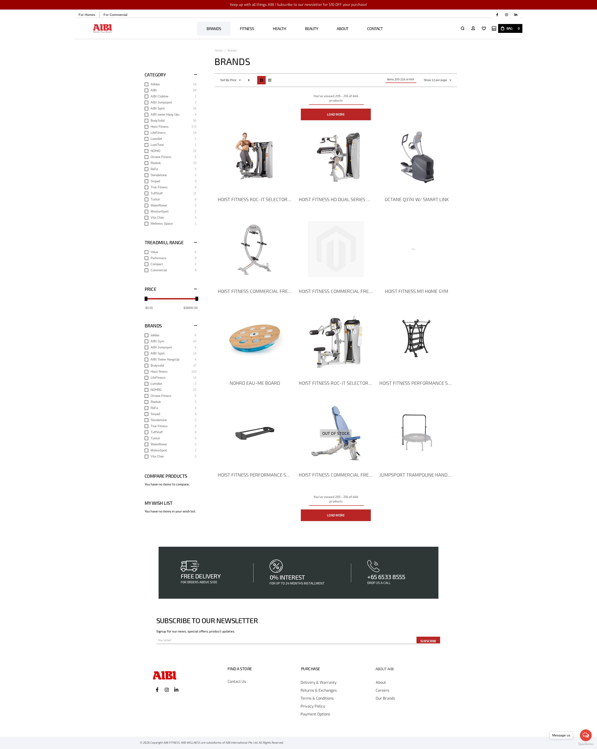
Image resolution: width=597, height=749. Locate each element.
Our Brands (385, 698)
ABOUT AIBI (384, 669)
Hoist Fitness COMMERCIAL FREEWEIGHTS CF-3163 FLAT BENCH (336, 291)
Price (233, 80)
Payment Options (315, 714)
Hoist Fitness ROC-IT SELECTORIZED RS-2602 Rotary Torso (255, 199)
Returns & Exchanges (319, 690)
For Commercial (115, 15)
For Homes (87, 15)
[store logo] (103, 28)
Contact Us (237, 682)
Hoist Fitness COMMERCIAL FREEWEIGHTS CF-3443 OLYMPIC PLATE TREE (255, 291)
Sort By (224, 80)
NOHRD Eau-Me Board (255, 383)
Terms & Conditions (317, 698)
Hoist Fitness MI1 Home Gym (416, 291)
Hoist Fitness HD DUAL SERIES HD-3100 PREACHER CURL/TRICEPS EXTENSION (336, 199)
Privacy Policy (313, 706)
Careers (382, 690)
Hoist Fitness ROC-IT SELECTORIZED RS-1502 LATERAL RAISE (336, 383)
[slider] (146, 299)
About (381, 682)
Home (218, 50)
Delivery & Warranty (319, 682)
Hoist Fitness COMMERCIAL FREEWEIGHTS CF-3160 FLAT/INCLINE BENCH (336, 475)
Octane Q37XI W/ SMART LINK (417, 199)
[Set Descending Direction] (249, 80)
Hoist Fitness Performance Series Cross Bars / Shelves (255, 475)
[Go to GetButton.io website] (585, 744)
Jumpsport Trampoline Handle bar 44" (417, 475)
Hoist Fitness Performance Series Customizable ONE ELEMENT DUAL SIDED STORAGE (417, 383)
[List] (270, 80)
